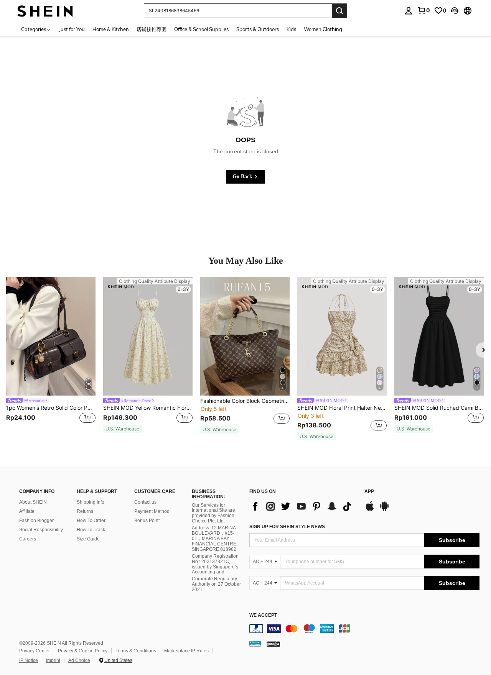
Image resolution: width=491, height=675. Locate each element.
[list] (303, 506)
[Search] (339, 10)
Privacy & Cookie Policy (82, 651)
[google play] (384, 509)
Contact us (145, 502)
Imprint (53, 660)
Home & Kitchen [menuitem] (110, 29)
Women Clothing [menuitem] (323, 29)
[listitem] (51, 355)
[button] (454, 10)
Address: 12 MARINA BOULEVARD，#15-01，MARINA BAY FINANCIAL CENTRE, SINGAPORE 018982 (214, 538)
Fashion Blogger (36, 520)
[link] (423, 10)
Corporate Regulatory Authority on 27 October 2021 (216, 584)
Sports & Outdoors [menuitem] (257, 29)
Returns (85, 511)
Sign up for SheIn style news (287, 526)
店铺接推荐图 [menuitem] (151, 29)
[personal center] (408, 10)
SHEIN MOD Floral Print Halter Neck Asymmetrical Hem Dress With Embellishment (342, 408)
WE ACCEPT (263, 615)
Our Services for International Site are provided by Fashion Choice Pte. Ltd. (213, 513)
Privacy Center (34, 651)
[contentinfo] (364, 628)
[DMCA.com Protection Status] (273, 643)
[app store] (369, 509)
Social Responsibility (41, 529)
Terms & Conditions (135, 651)
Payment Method (152, 511)
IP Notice (28, 660)
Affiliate (27, 511)
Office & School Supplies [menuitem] (201, 29)
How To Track (91, 529)
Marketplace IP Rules (186, 651)
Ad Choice (79, 660)
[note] (122, 429)
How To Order (91, 520)
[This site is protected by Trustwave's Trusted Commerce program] (255, 643)
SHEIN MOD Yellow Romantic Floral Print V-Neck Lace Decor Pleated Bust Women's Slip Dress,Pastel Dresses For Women (148, 408)
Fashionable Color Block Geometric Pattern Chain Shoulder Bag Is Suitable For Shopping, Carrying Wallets (245, 401)
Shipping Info (90, 502)
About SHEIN (33, 502)
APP (369, 491)
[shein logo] (45, 10)
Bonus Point (147, 520)
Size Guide (88, 539)
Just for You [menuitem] (72, 29)
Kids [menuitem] (291, 29)
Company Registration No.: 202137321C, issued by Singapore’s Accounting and (215, 564)
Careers (27, 539)
